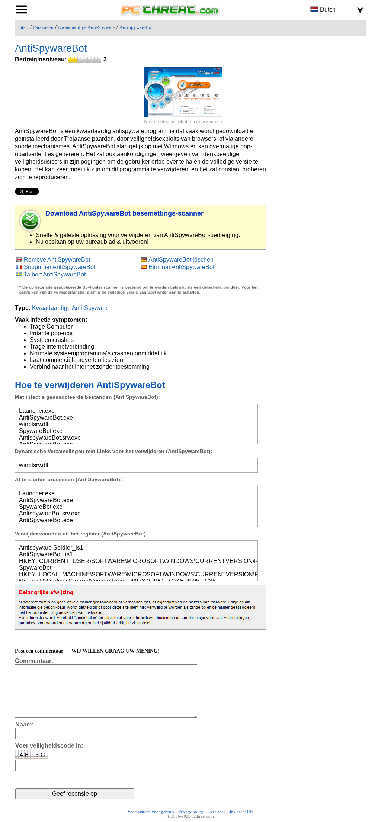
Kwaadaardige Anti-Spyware (86, 27)
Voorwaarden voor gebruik (151, 811)
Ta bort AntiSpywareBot (55, 274)
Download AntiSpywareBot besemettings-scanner (124, 213)
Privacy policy (191, 811)
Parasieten (43, 27)
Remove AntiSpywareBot (57, 259)
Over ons (215, 811)
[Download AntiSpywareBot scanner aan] (30, 221)
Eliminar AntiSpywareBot (181, 267)
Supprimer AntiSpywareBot (59, 267)
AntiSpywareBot (136, 27)
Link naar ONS (240, 811)
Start (24, 27)
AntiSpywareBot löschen (181, 259)
